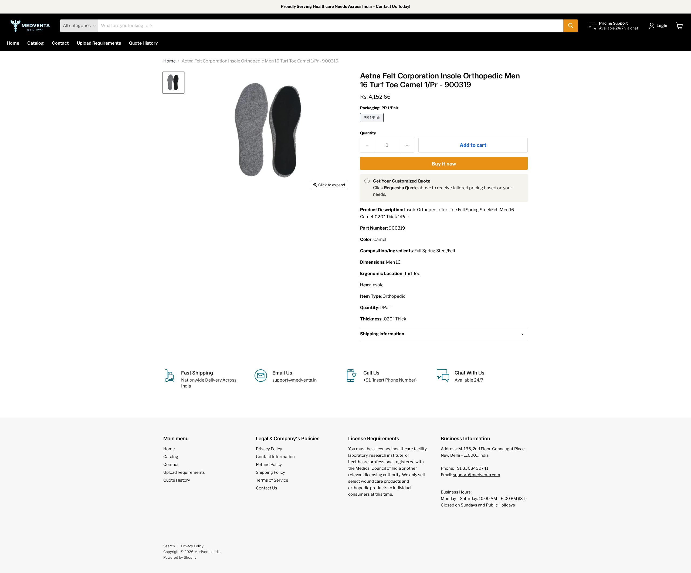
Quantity (368, 133)
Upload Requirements (99, 43)
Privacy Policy (269, 448)
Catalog (35, 43)
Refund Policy (269, 464)
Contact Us (266, 488)
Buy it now (444, 164)
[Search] (570, 25)
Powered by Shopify (180, 557)
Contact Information (275, 456)
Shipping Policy (270, 472)
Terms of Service (272, 480)
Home (13, 43)
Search (169, 546)
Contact (60, 43)
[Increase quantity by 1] (407, 145)
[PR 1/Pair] (372, 123)
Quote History (143, 43)
